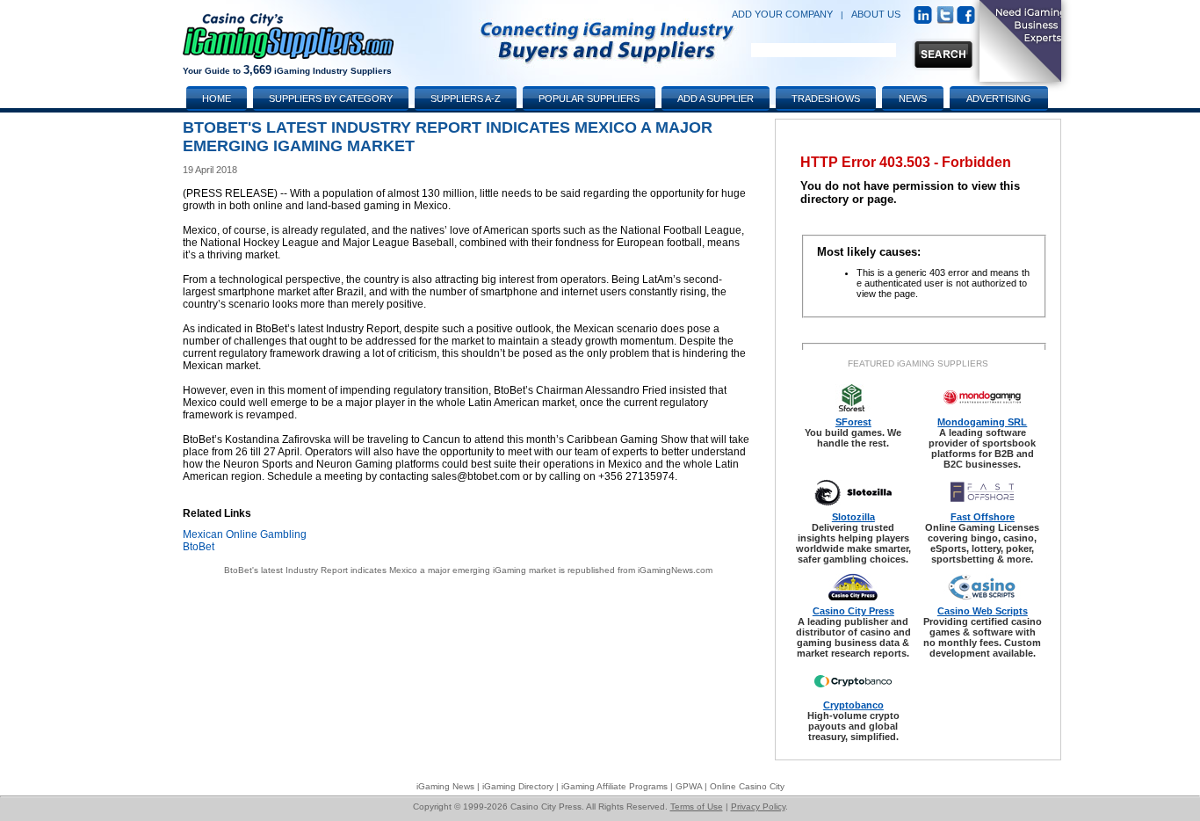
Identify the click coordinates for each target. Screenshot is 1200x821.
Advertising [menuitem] (998, 98)
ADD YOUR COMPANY (782, 14)
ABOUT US (875, 14)
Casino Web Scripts (982, 611)
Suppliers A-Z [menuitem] (465, 98)
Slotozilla (853, 517)
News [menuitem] (913, 98)
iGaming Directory (517, 786)
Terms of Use (696, 806)
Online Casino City (747, 786)
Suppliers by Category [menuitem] (331, 98)
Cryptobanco (853, 705)
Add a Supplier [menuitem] (715, 98)
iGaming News (445, 786)
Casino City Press (853, 611)
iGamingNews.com (675, 570)
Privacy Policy (758, 806)
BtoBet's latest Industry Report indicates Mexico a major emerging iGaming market (390, 570)
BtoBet (198, 547)
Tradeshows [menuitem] (826, 98)
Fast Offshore (983, 517)
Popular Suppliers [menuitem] (589, 98)
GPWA (689, 786)
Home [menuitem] (216, 98)
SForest (853, 422)
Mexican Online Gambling (245, 534)
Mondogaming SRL (982, 422)
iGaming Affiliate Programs (614, 786)
